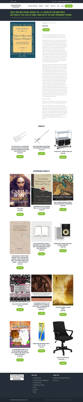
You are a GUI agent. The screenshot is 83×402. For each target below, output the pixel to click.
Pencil (54, 23)
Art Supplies (50, 23)
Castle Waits (20, 208)
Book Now (68, 6)
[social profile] (15, 1)
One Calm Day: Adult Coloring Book (20, 304)
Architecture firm (32, 6)
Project (47, 6)
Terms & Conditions (57, 399)
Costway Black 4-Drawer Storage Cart (63, 151)
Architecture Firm (37, 378)
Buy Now (46, 29)
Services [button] (41, 6)
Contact (50, 399)
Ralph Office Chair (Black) (63, 357)
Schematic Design (37, 382)
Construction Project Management (41, 380)
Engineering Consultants (39, 385)
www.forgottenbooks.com (61, 103)
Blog (58, 6)
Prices (35, 387)
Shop (62, 6)
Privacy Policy (65, 399)
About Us (53, 6)
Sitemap (70, 399)
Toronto (54, 1)
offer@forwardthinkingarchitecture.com (65, 1)
